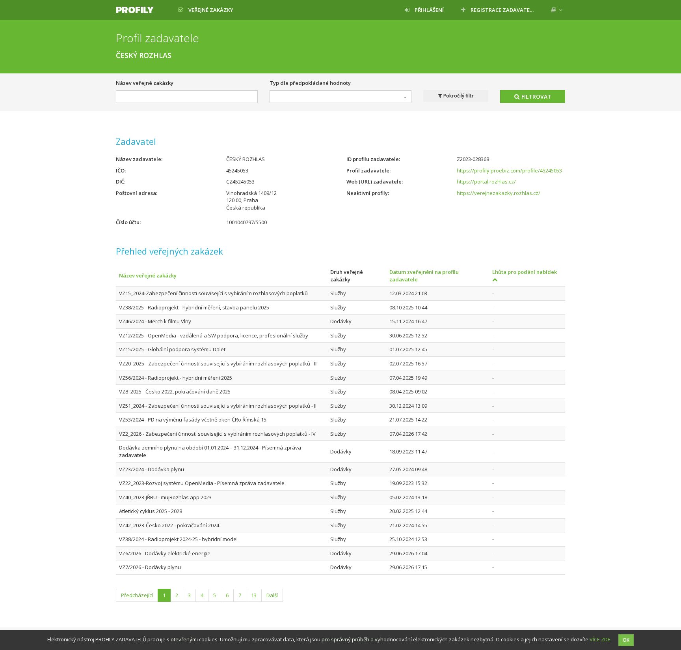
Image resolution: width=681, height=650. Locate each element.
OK (626, 640)
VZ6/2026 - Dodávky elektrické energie (164, 553)
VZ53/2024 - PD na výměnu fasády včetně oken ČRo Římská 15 (192, 419)
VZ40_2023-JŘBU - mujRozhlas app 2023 (165, 497)
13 (254, 595)
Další (272, 595)
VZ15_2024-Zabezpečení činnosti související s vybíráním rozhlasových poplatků (213, 293)
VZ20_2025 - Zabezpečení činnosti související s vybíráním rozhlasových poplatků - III (218, 363)
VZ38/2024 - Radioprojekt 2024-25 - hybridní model (178, 539)
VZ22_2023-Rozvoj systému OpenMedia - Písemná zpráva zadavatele (202, 483)
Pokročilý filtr (458, 95)
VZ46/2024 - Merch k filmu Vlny (155, 321)
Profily (135, 10)
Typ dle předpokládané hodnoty (310, 82)
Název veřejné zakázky (144, 82)
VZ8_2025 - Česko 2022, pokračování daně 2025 (175, 391)
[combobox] (340, 96)
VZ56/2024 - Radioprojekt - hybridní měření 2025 (175, 377)
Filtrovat (535, 96)
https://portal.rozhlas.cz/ (486, 181)
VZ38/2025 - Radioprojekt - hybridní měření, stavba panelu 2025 (194, 307)
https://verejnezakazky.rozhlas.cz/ (498, 193)
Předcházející (137, 595)
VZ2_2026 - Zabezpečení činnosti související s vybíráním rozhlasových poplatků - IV (217, 433)
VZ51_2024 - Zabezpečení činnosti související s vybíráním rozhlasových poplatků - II (217, 405)
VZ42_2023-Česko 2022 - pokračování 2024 (169, 525)
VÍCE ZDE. (601, 639)
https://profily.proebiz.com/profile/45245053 (509, 170)
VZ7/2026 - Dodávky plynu (150, 567)
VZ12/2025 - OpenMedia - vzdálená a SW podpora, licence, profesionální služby (213, 335)
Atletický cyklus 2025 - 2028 (150, 511)
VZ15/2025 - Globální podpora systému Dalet (172, 349)
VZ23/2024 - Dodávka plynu (151, 469)
